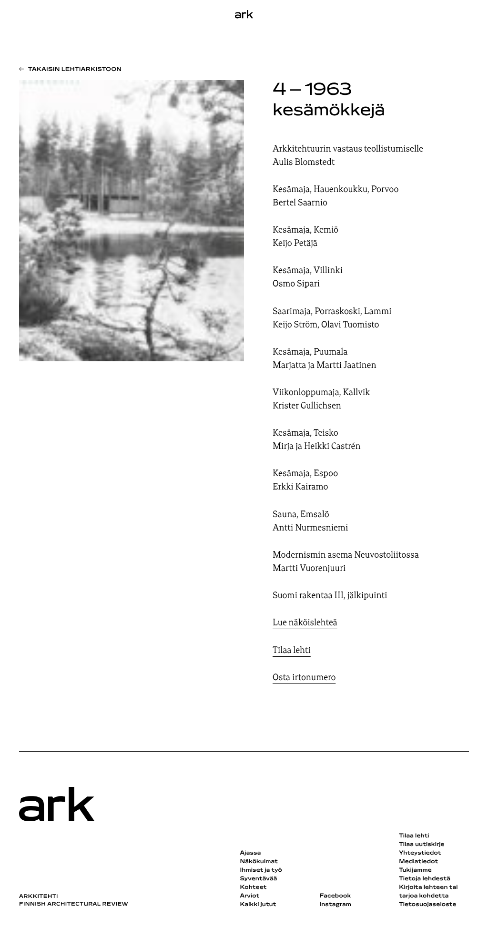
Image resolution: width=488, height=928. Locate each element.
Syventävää (258, 879)
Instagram (335, 905)
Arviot (249, 896)
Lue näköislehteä (305, 622)
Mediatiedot (418, 862)
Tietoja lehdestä (424, 879)
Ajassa (250, 853)
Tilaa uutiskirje (422, 844)
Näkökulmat (259, 862)
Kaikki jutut (258, 905)
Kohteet (253, 887)
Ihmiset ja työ (261, 870)
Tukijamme (415, 870)
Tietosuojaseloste (428, 905)
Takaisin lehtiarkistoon (75, 69)
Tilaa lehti (292, 650)
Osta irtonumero (304, 677)
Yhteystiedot (420, 853)
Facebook (335, 896)
